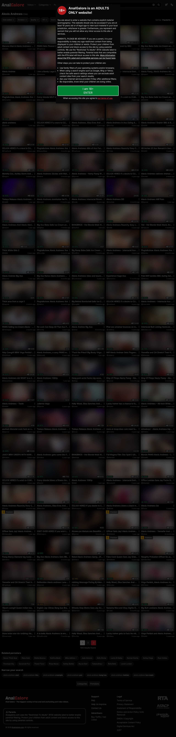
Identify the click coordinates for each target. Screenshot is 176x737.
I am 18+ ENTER (88, 90)
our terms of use (105, 98)
